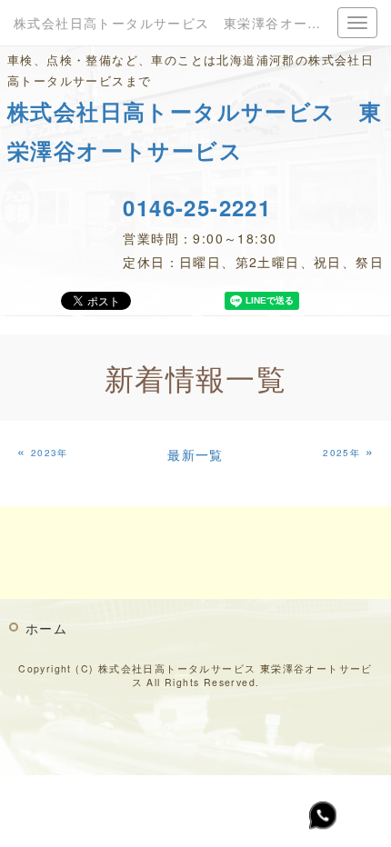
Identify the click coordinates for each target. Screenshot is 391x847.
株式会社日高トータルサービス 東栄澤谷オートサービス (195, 23)
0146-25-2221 (197, 207)
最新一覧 (195, 454)
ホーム (46, 628)
